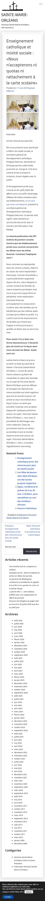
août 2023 (18, 733)
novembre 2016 (20, 812)
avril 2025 (18, 671)
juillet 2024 (18, 699)
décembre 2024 (20, 683)
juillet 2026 (18, 623)
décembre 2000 (20, 843)
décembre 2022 (20, 752)
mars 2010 (18, 837)
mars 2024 (18, 711)
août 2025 (18, 658)
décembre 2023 (20, 721)
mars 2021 (18, 780)
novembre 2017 (20, 806)
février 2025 (19, 677)
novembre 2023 (20, 724)
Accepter (8, 897)
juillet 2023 (18, 737)
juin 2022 (18, 765)
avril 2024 (18, 708)
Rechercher (10, 546)
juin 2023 (18, 740)
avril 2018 (18, 803)
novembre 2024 (20, 686)
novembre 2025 (20, 649)
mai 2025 (18, 667)
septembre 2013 (21, 818)
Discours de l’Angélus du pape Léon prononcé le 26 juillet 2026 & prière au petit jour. (24, 604)
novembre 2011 (20, 831)
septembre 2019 (21, 793)
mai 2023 (18, 743)
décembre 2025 (20, 645)
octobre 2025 (19, 652)
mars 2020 (18, 790)
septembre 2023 (21, 730)
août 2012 (18, 825)
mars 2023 (18, 749)
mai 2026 (18, 630)
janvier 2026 (19, 642)
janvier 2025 (19, 680)
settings (29, 892)
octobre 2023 (19, 727)
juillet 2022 (18, 762)
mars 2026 (18, 636)
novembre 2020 (20, 784)
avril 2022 (18, 771)
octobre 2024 (19, 689)
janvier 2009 (19, 840)
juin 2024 (18, 702)
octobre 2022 (19, 759)
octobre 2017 (19, 809)
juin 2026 (18, 626)
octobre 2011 (19, 834)
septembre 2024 (21, 693)
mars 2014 (18, 815)
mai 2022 (18, 768)
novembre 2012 (20, 821)
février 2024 (19, 714)
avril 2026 (18, 633)
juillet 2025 (18, 661)
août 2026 (18, 620)
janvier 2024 (19, 718)
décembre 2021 (20, 774)
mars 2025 (18, 674)
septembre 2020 (21, 787)
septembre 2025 (21, 655)
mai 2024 (18, 705)
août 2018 (18, 796)
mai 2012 (18, 828)
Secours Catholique (27, 508)
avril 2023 (18, 746)
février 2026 (19, 639)
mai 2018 (18, 799)
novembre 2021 (20, 777)
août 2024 (18, 696)
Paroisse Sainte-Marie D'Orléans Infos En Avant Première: (24, 860)
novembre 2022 (20, 755)
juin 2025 (18, 664)
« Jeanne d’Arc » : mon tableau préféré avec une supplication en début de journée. (23, 594)
